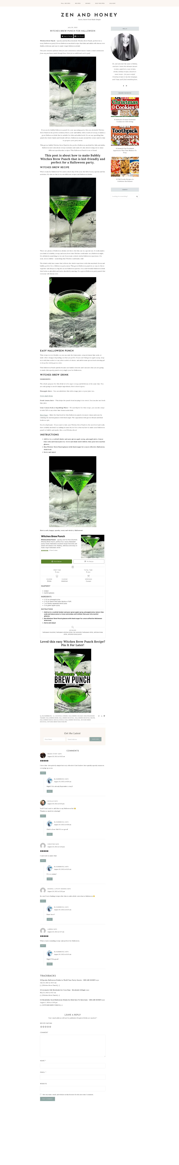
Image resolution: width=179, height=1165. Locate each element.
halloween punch (46, 720)
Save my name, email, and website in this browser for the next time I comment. (68, 1094)
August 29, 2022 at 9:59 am (62, 781)
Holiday (80, 716)
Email (43, 1072)
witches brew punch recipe (57, 721)
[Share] (98, 716)
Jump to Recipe (67, 36)
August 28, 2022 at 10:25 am (56, 756)
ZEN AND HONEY (89, 15)
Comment (44, 1032)
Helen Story (53, 753)
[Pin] (104, 716)
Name (43, 1060)
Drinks (65, 716)
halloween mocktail (66, 718)
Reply (43, 772)
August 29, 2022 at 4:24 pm (56, 847)
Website (43, 1083)
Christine (51, 844)
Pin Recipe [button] (89, 561)
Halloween (73, 716)
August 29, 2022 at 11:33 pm (56, 891)
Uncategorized (89, 716)
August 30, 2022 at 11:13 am (62, 869)
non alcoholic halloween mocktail (67, 720)
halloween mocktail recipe (85, 718)
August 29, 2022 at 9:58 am (62, 824)
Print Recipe (80, 36)
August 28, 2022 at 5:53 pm (56, 804)
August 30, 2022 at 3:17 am (56, 932)
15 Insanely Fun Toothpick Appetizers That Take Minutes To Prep (125, 150)
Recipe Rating (46, 1023)
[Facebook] (123, 86)
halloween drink (52, 718)
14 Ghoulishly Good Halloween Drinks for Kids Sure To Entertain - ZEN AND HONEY (70, 1000)
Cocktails (59, 716)
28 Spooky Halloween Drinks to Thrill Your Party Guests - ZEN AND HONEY (67, 980)
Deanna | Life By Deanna (57, 888)
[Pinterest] (126, 86)
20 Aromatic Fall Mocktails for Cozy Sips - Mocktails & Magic (63, 990)
